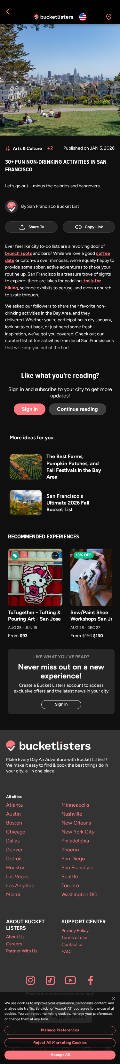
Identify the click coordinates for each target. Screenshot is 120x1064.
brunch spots (18, 253)
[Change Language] (82, 17)
